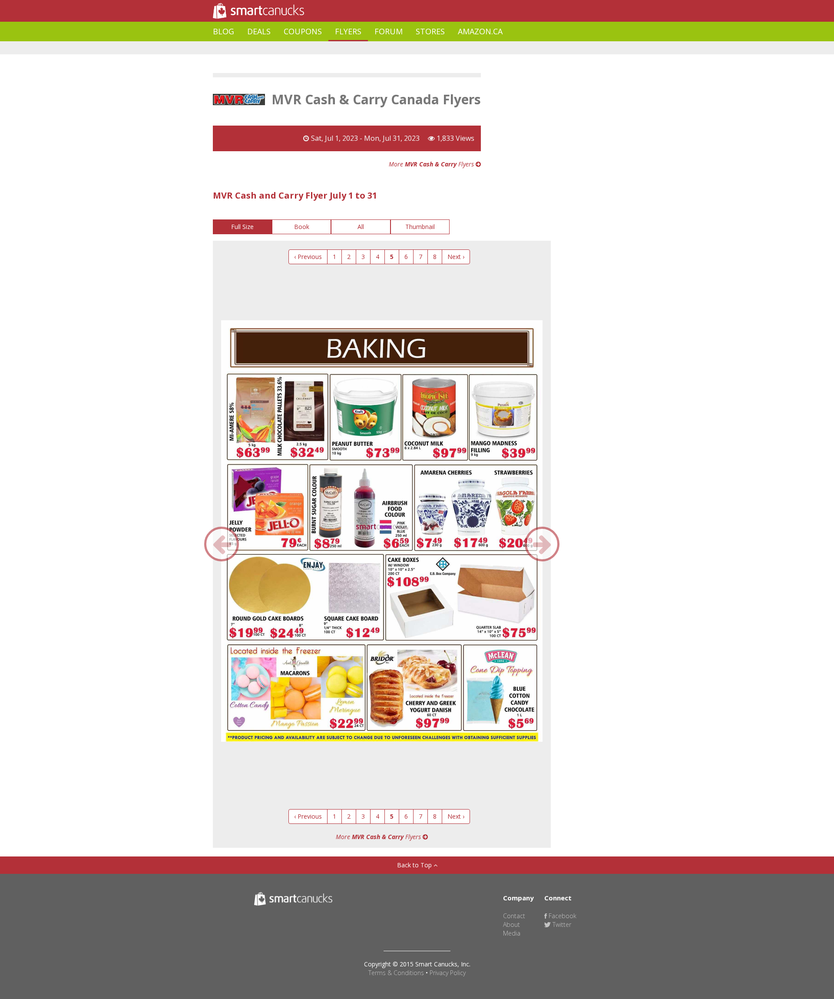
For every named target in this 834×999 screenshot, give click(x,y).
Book (301, 226)
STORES (430, 31)
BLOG (223, 31)
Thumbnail (420, 226)
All (360, 226)
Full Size (242, 226)
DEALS (259, 31)
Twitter (561, 924)
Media (511, 933)
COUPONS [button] (303, 31)
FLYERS (348, 31)
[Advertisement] (371, 48)
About (511, 924)
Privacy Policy (448, 973)
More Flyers (432, 164)
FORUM (388, 31)
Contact (514, 916)
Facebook (561, 916)
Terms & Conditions (396, 973)
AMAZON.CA (480, 31)
